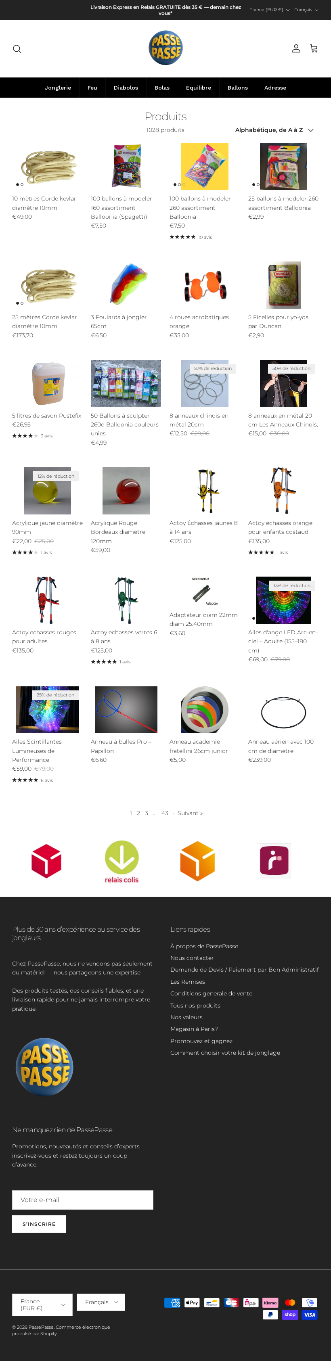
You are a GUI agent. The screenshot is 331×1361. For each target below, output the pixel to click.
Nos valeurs (186, 1017)
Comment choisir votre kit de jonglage (225, 1052)
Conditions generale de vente (211, 993)
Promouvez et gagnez (201, 1041)
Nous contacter (192, 958)
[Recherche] (17, 49)
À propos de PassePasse (204, 946)
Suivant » (190, 813)
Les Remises (187, 981)
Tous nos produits (195, 1005)
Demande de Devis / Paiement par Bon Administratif (244, 969)
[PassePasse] (166, 48)
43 (164, 813)
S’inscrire (39, 1224)
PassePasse (41, 1327)
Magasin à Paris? (194, 1029)
